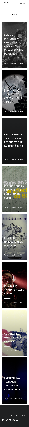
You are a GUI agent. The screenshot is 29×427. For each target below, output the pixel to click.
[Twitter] (6, 420)
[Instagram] (10, 420)
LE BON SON (5, 3)
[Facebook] (3, 420)
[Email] (17, 420)
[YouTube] (13, 420)
